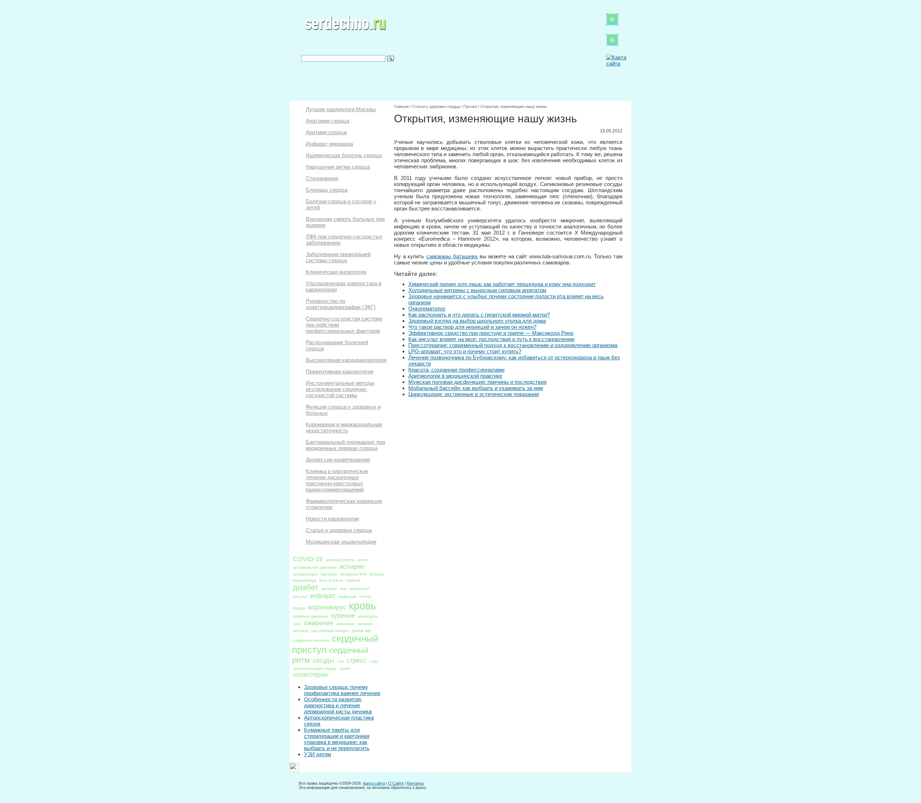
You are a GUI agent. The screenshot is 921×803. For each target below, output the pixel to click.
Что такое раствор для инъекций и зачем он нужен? (472, 327)
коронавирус (327, 607)
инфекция (348, 596)
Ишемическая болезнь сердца (344, 155)
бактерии (329, 574)
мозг (297, 624)
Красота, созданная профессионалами (456, 370)
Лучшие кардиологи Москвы (341, 109)
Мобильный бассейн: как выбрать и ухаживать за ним (475, 388)
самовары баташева (452, 256)
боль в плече (331, 580)
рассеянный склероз (330, 631)
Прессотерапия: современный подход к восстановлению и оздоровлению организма (512, 345)
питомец (300, 631)
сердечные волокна (311, 640)
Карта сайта (374, 783)
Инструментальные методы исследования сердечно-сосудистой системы (340, 389)
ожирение (319, 623)
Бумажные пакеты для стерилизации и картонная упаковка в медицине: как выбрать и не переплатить (336, 739)
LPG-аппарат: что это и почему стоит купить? (464, 351)
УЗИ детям (317, 754)
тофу (373, 661)
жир (343, 588)
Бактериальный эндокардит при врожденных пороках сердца (345, 445)
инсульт (300, 596)
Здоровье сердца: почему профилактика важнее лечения (342, 690)
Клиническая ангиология (336, 272)
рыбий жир (361, 631)
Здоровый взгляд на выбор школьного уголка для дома (477, 321)
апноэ (363, 560)
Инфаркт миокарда (329, 144)
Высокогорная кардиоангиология (346, 360)
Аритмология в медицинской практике (455, 376)
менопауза (368, 616)
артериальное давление (315, 567)
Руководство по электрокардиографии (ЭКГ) (341, 304)
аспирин (352, 566)
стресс (356, 660)
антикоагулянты (340, 560)
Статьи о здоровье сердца (339, 530)
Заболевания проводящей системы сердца (338, 257)
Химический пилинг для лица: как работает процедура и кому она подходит (502, 284)
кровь (362, 606)
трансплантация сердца (314, 668)
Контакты (415, 783)
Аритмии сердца (326, 132)
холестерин (310, 674)
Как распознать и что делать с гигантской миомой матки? (479, 315)
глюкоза (353, 580)
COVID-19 (308, 559)
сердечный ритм (330, 655)
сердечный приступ (335, 644)
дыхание (329, 588)
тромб (344, 668)
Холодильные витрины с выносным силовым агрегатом (477, 290)
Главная (401, 106)
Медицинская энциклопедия (341, 542)
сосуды (323, 660)
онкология (345, 624)
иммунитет (360, 588)
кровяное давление (310, 616)
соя (340, 661)
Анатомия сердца (327, 121)
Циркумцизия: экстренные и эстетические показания (473, 394)
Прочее (470, 106)
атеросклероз (305, 574)
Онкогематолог (426, 308)
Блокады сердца (327, 190)
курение (343, 615)
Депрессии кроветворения (338, 460)
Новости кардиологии (332, 519)
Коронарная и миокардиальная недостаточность (344, 427)
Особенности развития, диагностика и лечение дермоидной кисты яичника (338, 705)
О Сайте (396, 783)
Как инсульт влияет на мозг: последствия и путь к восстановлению (491, 339)
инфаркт (323, 595)
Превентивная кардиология (339, 371)
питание (365, 624)
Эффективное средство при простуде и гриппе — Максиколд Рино (490, 333)
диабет (305, 587)
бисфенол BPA (353, 574)
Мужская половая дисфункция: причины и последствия (477, 382)
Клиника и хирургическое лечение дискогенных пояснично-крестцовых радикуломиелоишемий (337, 480)
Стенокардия (322, 178)
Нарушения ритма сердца (338, 167)
